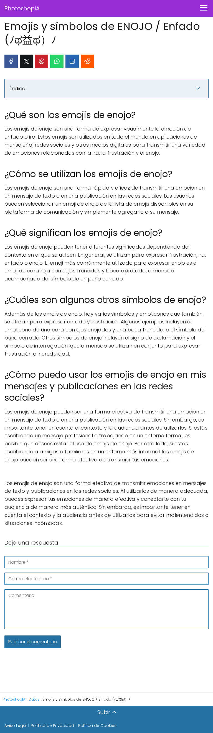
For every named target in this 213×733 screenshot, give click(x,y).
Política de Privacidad (52, 725)
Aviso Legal (15, 725)
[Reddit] (87, 61)
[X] (26, 61)
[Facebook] (11, 61)
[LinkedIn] (72, 61)
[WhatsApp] (57, 61)
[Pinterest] (41, 61)
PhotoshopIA (22, 8)
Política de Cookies (97, 725)
